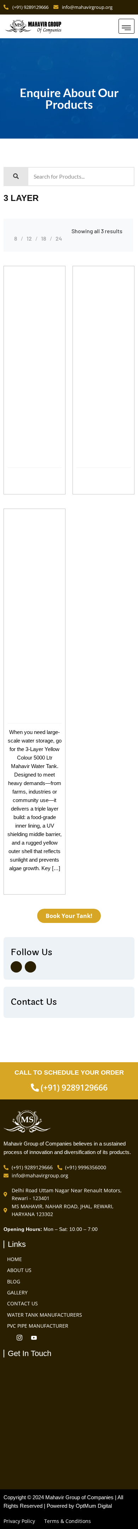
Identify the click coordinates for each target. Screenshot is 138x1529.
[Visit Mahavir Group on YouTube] (35, 1338)
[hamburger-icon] (126, 26)
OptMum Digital (94, 1506)
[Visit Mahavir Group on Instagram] (30, 967)
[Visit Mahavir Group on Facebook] (16, 967)
